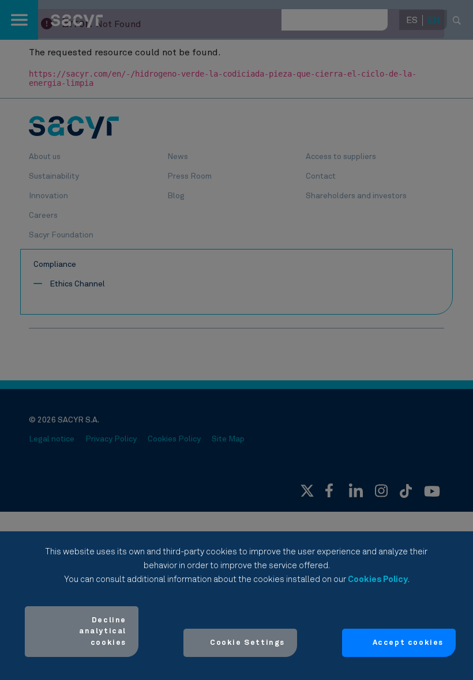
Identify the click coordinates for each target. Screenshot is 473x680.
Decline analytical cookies (102, 632)
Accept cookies (408, 643)
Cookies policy (378, 579)
